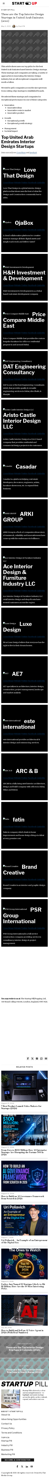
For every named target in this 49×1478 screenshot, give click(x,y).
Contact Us (6, 1424)
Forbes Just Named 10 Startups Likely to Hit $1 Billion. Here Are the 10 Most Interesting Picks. (23, 1286)
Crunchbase (21, 152)
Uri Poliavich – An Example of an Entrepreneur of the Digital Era (24, 1241)
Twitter (24, 182)
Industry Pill (6, 1445)
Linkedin (41, 182)
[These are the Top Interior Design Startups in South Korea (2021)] (24, 1369)
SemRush (33, 152)
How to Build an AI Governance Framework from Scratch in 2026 (22, 1197)
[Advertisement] (24, 972)
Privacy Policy (7, 1428)
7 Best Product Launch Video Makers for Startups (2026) (21, 1107)
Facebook (32, 182)
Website (17, 182)
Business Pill (7, 1450)
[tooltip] (28, 1058)
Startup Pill (8, 10)
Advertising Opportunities (13, 1419)
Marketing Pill (8, 1454)
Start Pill (21, 26)
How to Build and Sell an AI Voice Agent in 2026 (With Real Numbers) (22, 1331)
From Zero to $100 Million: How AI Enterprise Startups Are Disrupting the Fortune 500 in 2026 (24, 1152)
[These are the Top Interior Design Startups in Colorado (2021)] (24, 1347)
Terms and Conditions (11, 1433)
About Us (5, 1415)
